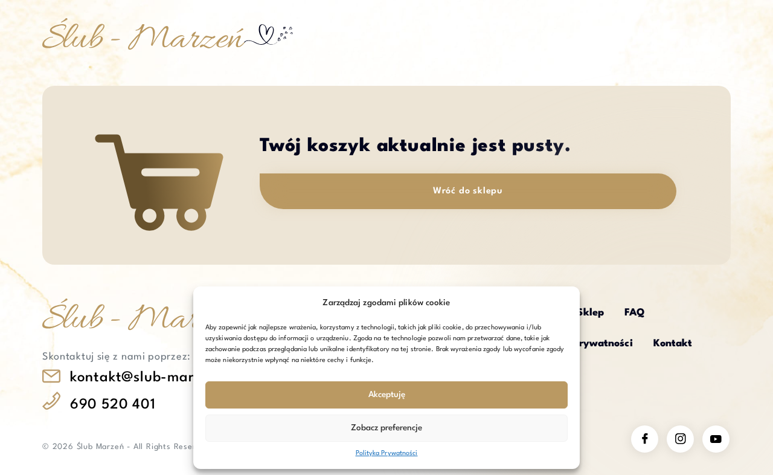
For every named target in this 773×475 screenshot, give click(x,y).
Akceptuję (386, 394)
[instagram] (680, 439)
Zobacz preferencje (386, 428)
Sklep (590, 313)
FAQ (634, 313)
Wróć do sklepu (468, 191)
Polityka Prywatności (387, 453)
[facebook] (644, 439)
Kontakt (673, 344)
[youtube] (716, 439)
